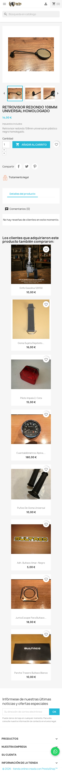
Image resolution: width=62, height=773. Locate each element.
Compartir (18, 166)
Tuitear (27, 166)
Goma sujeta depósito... (31, 343)
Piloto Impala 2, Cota (31, 397)
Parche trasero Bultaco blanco (31, 672)
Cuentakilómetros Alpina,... (31, 452)
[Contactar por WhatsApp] (55, 751)
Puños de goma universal (31, 507)
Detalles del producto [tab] (22, 193)
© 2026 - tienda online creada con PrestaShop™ (30, 768)
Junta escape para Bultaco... (31, 617)
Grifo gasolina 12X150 (31, 287)
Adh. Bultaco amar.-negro (31, 562)
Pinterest (35, 166)
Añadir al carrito (31, 144)
